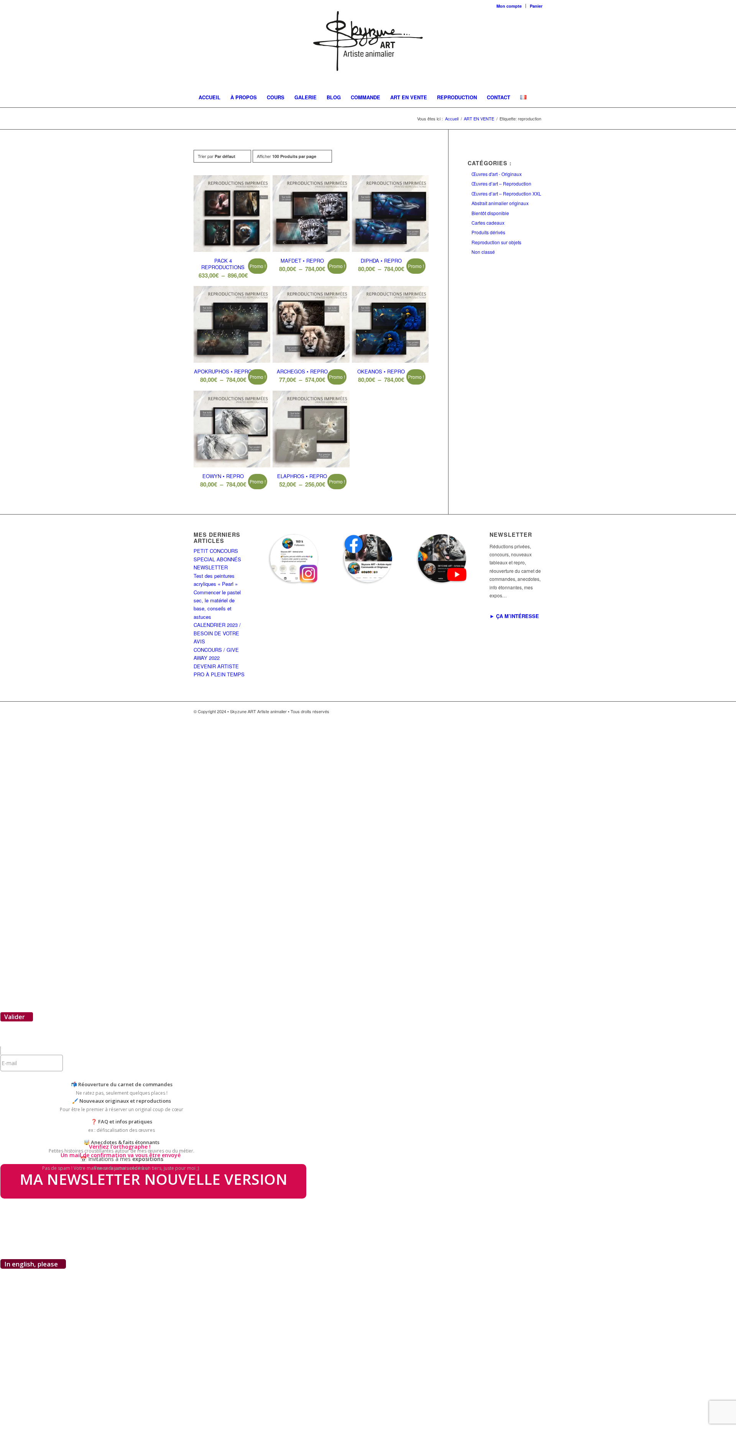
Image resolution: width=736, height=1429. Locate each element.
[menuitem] (509, 6)
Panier (536, 6)
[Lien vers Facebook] (502, 711)
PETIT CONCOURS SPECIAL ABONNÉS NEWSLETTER (217, 559)
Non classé (483, 251)
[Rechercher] (532, 116)
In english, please (31, 1264)
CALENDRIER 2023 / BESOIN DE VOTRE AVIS (217, 633)
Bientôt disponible (490, 213)
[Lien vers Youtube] (536, 711)
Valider (14, 1017)
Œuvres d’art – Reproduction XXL (506, 193)
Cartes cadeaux (488, 222)
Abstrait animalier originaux (500, 203)
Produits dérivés (488, 232)
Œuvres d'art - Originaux (497, 174)
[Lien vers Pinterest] (525, 711)
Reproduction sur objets (496, 242)
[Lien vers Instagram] (513, 711)
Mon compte (509, 6)
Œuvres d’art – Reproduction (501, 183)
